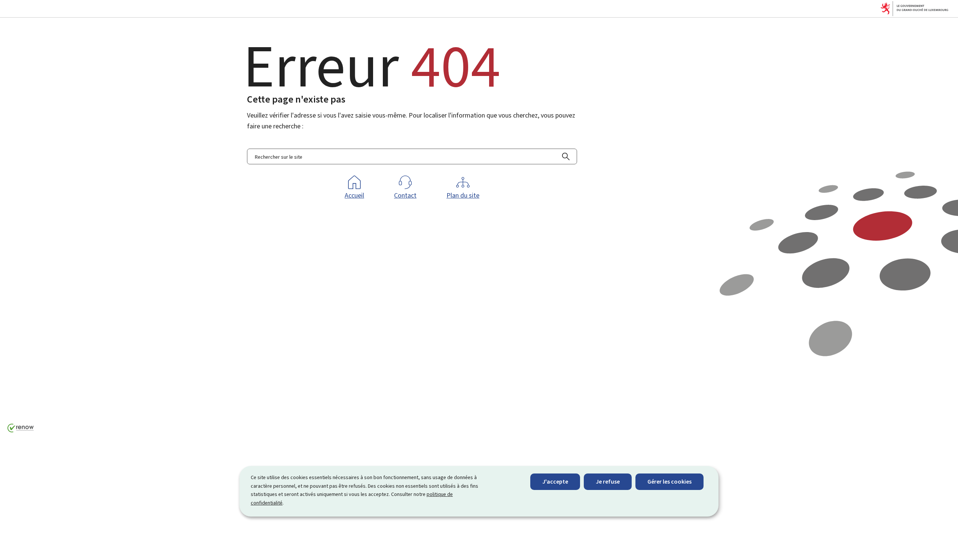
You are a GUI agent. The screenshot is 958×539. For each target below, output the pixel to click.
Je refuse (608, 481)
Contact (405, 195)
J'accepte (555, 481)
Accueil (354, 195)
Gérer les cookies (669, 481)
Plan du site (462, 195)
